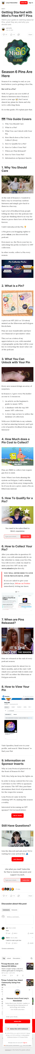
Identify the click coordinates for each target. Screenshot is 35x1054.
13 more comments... (8, 948)
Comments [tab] (6, 910)
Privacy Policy (24, 1037)
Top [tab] (4, 958)
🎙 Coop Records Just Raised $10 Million (10, 965)
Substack (8, 1050)
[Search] (31, 958)
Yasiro (8, 938)
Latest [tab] (9, 958)
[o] (30, 966)
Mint (3, 9)
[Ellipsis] (32, 927)
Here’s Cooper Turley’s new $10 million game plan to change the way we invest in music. (12, 970)
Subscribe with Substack (19, 1029)
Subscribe (24, 3)
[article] (17, 970)
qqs (7, 928)
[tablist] (10, 910)
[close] (29, 989)
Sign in (31, 3)
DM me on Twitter (22, 583)
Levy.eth (9, 28)
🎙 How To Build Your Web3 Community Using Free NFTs (12, 982)
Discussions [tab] (16, 958)
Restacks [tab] (14, 910)
